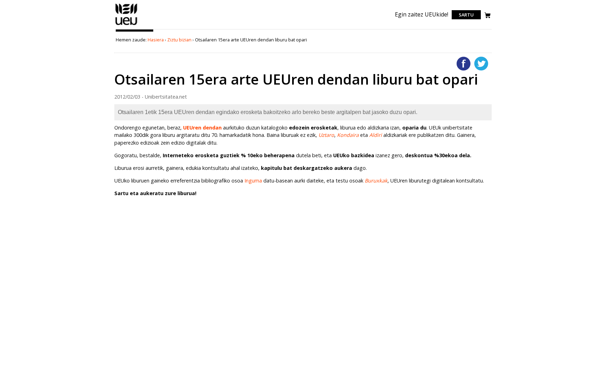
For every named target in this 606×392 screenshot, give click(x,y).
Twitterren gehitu (481, 64)
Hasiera (156, 39)
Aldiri (375, 135)
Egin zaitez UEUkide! (421, 14)
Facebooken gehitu (464, 64)
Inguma (253, 180)
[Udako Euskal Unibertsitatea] (126, 25)
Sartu (466, 15)
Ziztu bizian (179, 39)
